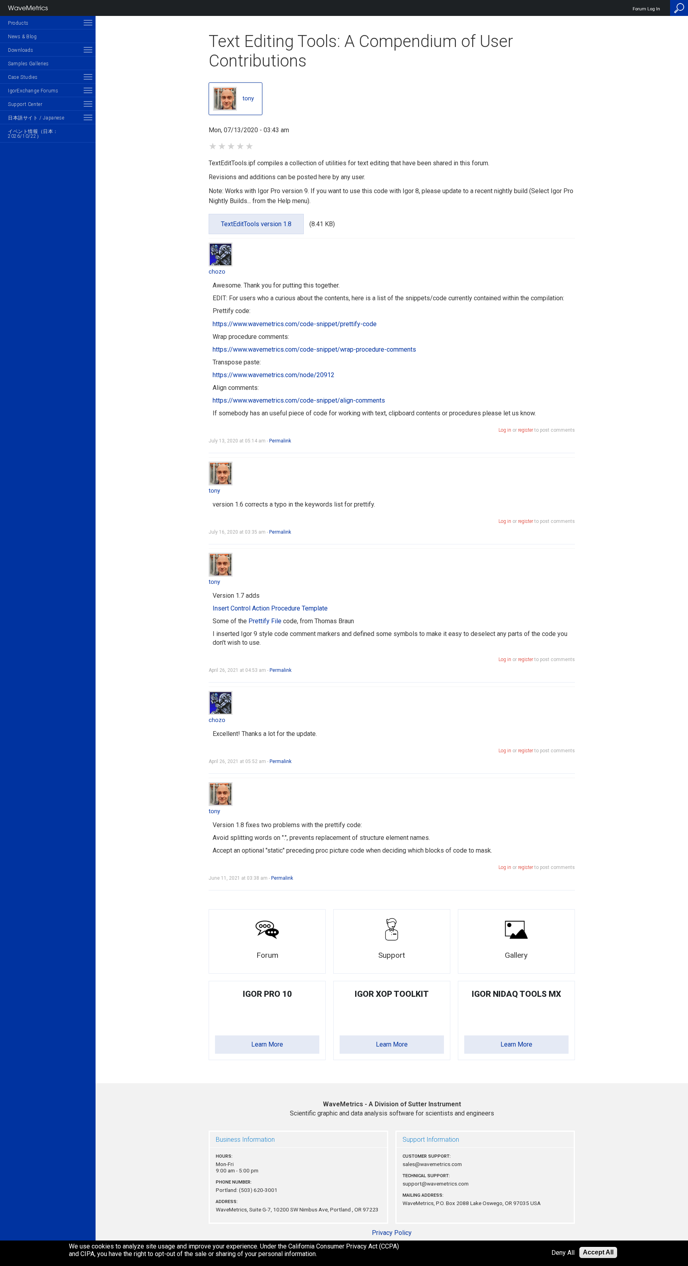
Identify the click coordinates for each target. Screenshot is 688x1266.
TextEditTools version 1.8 (256, 224)
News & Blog (22, 36)
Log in (504, 430)
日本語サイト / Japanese (36, 118)
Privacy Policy (392, 1233)
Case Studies (22, 77)
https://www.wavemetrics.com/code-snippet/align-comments (299, 400)
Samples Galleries (28, 64)
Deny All (563, 1252)
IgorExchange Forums (33, 91)
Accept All (598, 1252)
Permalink (280, 441)
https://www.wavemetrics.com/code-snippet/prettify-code (295, 324)
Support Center (25, 104)
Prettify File (264, 621)
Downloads (20, 50)
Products (18, 23)
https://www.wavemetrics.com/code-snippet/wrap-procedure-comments (314, 349)
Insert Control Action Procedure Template (270, 608)
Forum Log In (646, 9)
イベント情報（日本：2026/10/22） (33, 134)
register (525, 430)
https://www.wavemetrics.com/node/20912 (273, 375)
